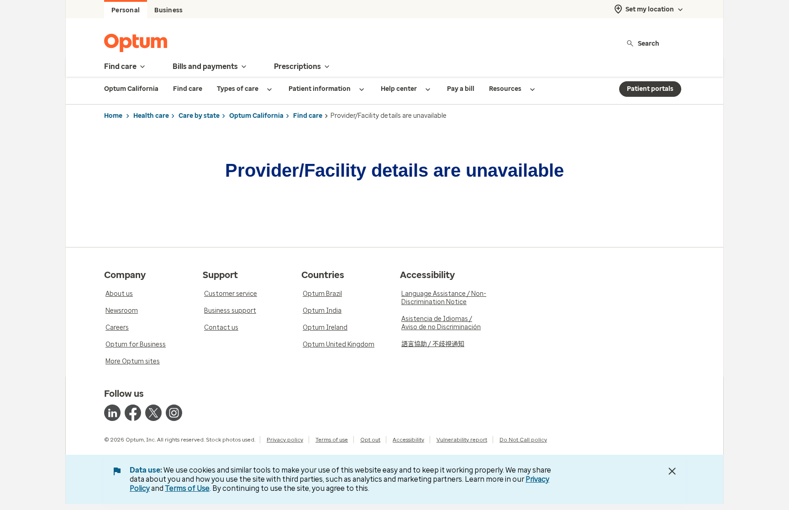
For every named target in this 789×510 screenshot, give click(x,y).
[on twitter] (153, 413)
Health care (151, 116)
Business (168, 10)
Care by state (199, 116)
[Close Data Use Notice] (672, 471)
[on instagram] (174, 413)
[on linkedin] (112, 413)
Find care (307, 116)
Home (113, 116)
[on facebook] (133, 413)
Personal (125, 10)
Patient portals (650, 89)
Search (648, 43)
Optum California (256, 116)
